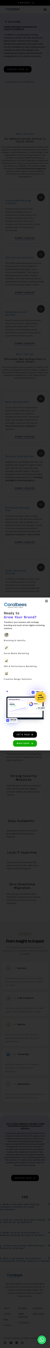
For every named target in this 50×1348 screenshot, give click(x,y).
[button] (46, 601)
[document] (25, 674)
